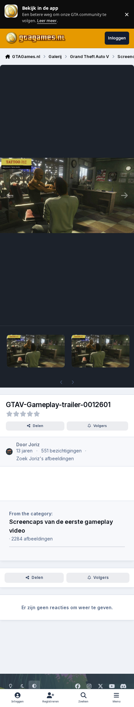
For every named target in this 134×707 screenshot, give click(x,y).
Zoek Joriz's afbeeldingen (45, 458)
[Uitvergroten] (67, 195)
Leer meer (11, 14)
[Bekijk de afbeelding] (36, 351)
